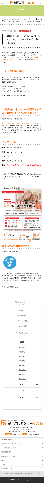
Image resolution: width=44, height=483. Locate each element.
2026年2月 (22, 374)
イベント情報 (22, 321)
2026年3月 (22, 370)
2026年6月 (22, 356)
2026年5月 (22, 361)
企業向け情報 (22, 326)
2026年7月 (22, 352)
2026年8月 (22, 347)
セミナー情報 (27, 19)
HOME (6, 19)
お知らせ (22, 310)
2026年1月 (22, 379)
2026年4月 (22, 365)
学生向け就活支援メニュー (10, 287)
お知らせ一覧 (15, 19)
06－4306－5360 (18, 95)
